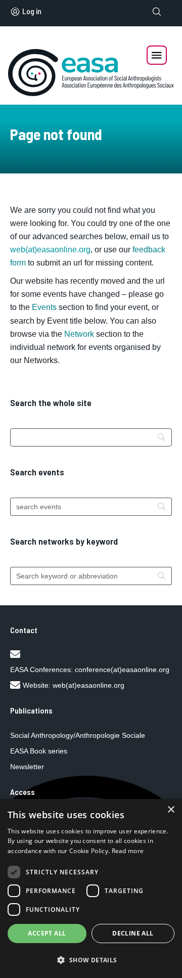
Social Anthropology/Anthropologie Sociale (77, 735)
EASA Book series (38, 751)
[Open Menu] (157, 55)
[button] (91, 960)
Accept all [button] (47, 933)
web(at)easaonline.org (88, 685)
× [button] (170, 810)
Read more (128, 851)
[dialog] (91, 888)
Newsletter (27, 767)
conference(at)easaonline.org (122, 669)
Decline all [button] (132, 933)
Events (44, 307)
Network (79, 334)
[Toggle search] (157, 12)
